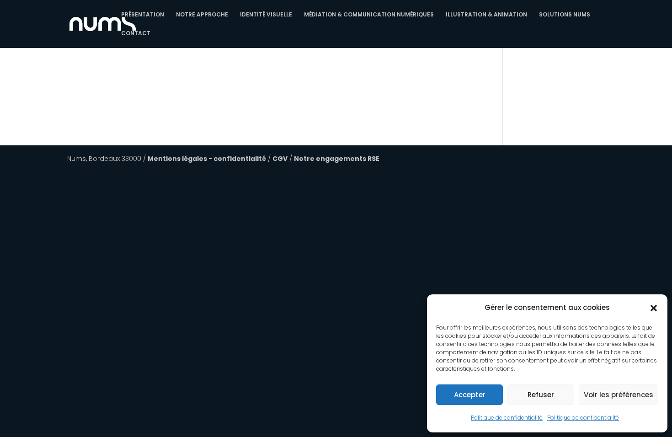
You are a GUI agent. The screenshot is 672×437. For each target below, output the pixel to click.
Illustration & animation (486, 14)
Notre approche (202, 14)
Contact (135, 33)
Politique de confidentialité (507, 417)
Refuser (541, 395)
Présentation (142, 14)
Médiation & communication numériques (369, 14)
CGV (280, 158)
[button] (653, 308)
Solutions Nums (564, 14)
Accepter (469, 395)
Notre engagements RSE (336, 158)
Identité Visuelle (266, 14)
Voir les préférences (618, 395)
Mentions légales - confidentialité (207, 158)
